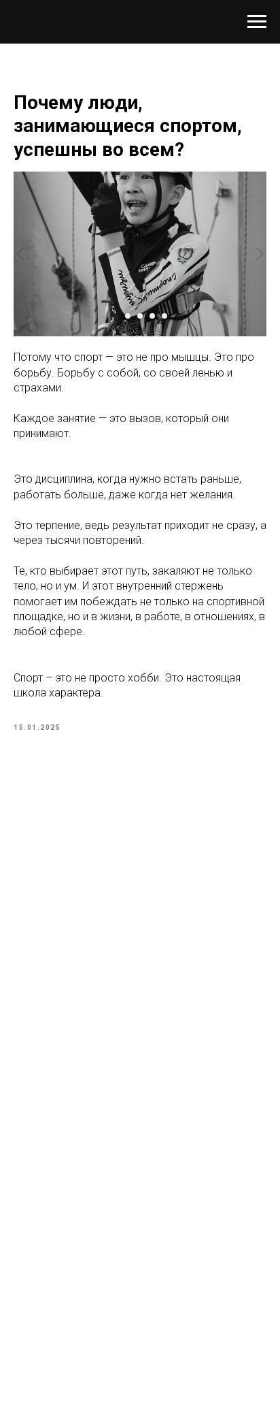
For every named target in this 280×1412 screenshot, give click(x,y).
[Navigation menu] (256, 22)
